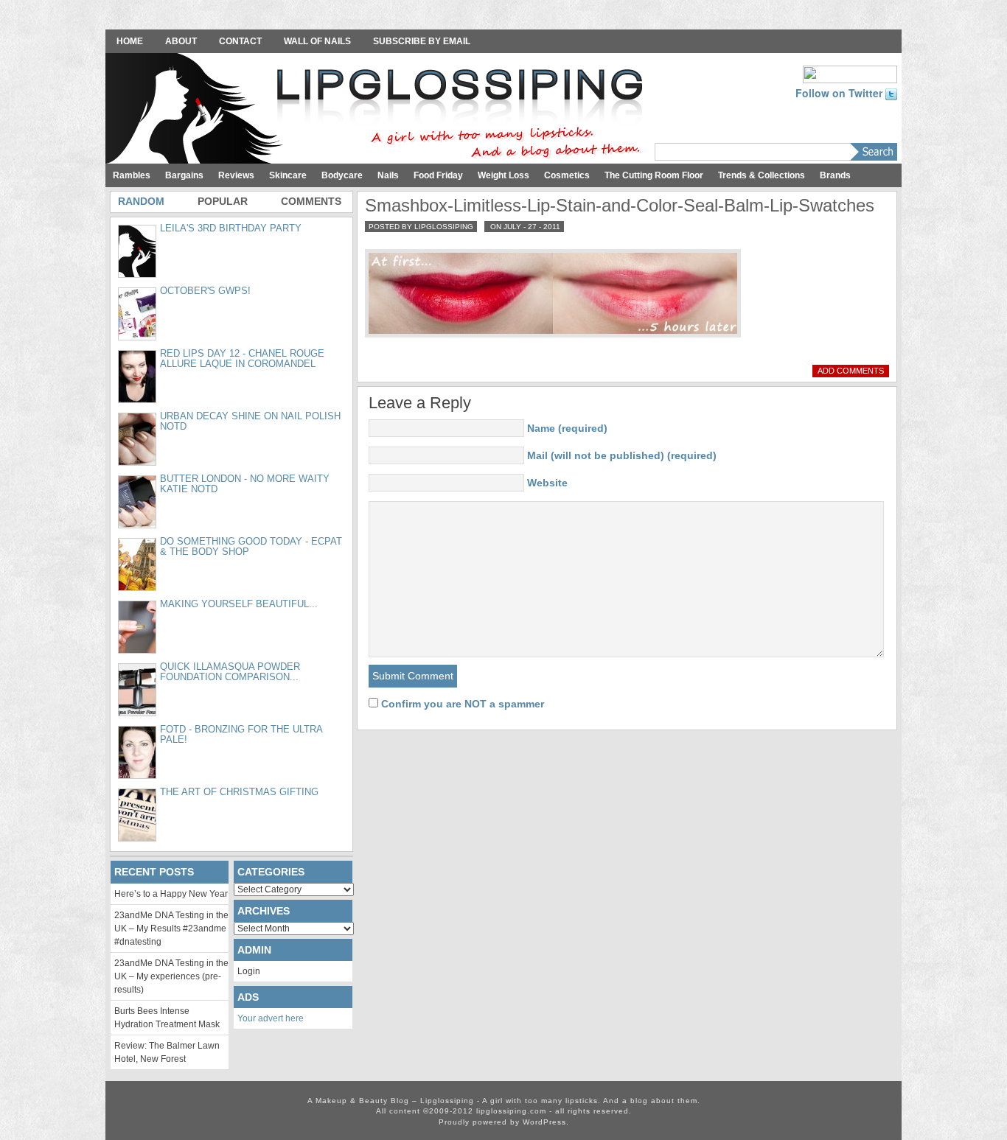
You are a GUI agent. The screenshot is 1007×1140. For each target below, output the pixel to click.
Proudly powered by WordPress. (504, 1122)
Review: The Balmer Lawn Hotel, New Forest (167, 1052)
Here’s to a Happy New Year (171, 894)
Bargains (184, 175)
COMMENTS (311, 201)
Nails (388, 175)
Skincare (288, 175)
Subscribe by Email (421, 41)
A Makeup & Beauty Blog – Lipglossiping (378, 110)
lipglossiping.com (511, 1111)
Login (248, 971)
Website (547, 483)
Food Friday (438, 175)
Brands (835, 175)
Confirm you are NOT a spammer (461, 704)
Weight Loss (503, 175)
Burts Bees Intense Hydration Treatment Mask (167, 1017)
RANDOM (141, 201)
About (181, 41)
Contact (240, 41)
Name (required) (567, 428)
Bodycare (342, 175)
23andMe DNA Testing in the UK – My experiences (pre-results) (171, 976)
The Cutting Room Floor (653, 175)
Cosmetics (567, 175)
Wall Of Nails (317, 41)
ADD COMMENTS (851, 370)
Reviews (236, 175)
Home (129, 41)
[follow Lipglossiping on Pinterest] (850, 73)
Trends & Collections (761, 175)
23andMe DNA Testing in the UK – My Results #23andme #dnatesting (171, 928)
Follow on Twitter (840, 92)
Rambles (131, 175)
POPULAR (223, 201)
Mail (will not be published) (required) (622, 455)
